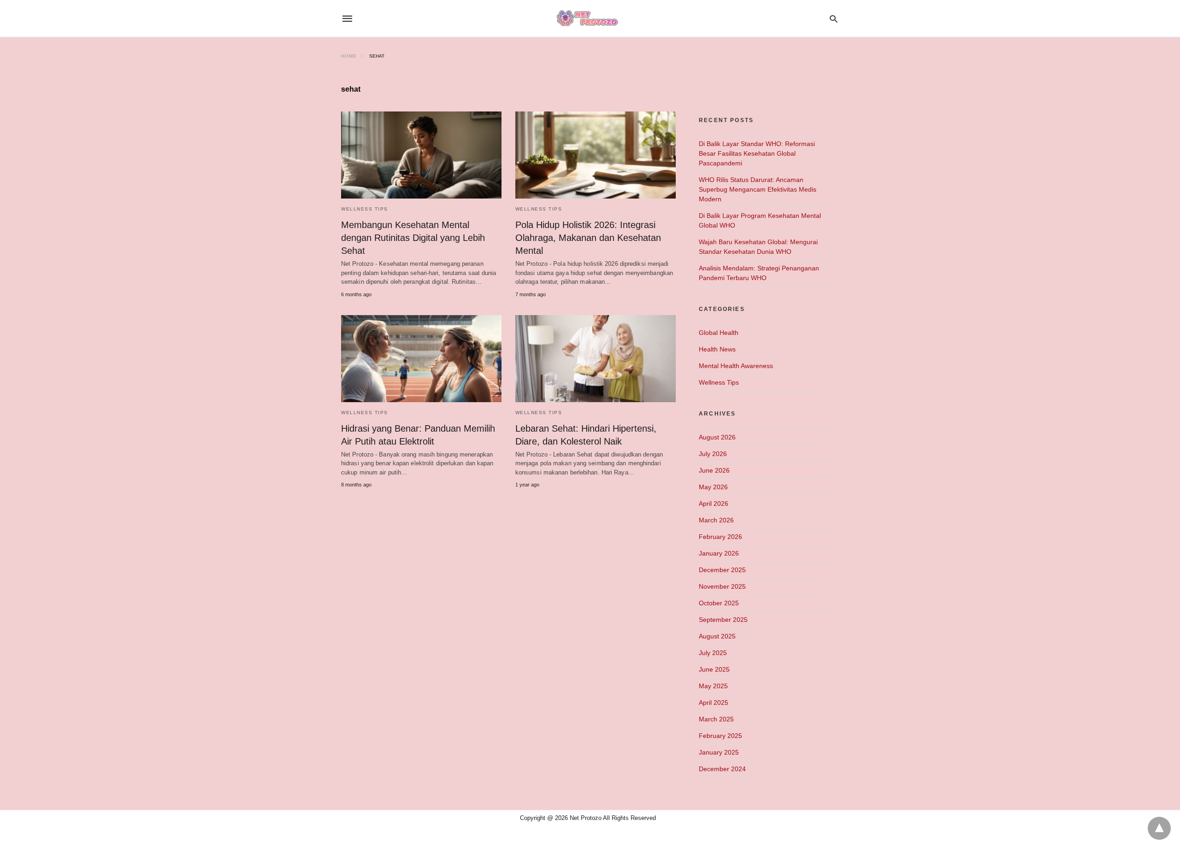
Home (349, 56)
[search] (833, 18)
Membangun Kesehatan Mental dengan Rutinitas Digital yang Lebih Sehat (413, 238)
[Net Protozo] (590, 19)
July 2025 (713, 652)
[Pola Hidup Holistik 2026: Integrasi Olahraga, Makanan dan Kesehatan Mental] (595, 155)
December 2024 (722, 769)
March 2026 (716, 520)
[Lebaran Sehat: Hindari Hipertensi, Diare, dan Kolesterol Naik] (595, 358)
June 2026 (714, 470)
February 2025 (720, 735)
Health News (717, 349)
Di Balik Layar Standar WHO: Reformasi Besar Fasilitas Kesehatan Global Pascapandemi (757, 153)
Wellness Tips (364, 208)
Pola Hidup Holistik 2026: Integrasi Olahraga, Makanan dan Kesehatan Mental (588, 238)
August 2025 (717, 636)
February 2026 (720, 536)
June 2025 (714, 669)
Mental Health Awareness (736, 365)
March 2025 (716, 719)
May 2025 (713, 686)
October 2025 (719, 603)
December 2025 (722, 570)
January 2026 (719, 553)
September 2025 (723, 619)
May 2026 (713, 487)
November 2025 (722, 586)
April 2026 (713, 503)
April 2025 (713, 702)
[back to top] (1159, 828)
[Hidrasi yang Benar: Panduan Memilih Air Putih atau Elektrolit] (421, 358)
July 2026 (713, 453)
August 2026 (717, 437)
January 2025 (719, 752)
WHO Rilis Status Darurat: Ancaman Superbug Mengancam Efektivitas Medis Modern (757, 189)
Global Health (718, 332)
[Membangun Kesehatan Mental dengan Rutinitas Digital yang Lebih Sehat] (421, 155)
